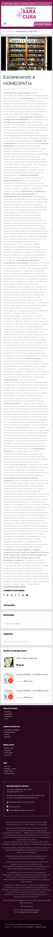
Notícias (11, 31)
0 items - (44, 24)
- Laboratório (8, 714)
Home (4, 31)
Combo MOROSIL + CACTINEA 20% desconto (34, 674)
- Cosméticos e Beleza (11, 730)
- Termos (6, 766)
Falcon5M (29, 927)
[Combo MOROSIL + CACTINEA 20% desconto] (8, 679)
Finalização (24, 4)
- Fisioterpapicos (9, 732)
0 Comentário (23, 89)
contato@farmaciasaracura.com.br (22, 810)
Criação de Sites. (40, 927)
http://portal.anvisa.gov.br (29, 910)
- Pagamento (8, 771)
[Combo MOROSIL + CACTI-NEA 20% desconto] (8, 695)
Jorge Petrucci (37, 89)
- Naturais (6, 737)
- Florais (6, 734)
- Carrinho (7, 755)
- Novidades (7, 716)
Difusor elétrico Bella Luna (26, 658)
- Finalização (8, 753)
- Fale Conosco (8, 773)
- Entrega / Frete (9, 769)
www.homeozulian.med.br (14, 587)
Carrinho (32, 4)
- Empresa (7, 712)
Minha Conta (8, 4)
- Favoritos (7, 750)
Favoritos (16, 4)
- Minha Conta (8, 748)
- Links (5, 719)
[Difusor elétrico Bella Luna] (8, 662)
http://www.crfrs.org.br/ (30, 912)
